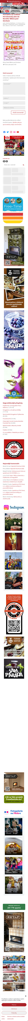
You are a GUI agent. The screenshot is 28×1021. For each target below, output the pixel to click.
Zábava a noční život (11, 25)
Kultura (16, 24)
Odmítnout (14, 1009)
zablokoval (14, 907)
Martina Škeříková (10, 23)
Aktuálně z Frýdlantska (8, 24)
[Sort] (7, 161)
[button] (25, 996)
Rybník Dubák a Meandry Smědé (12, 425)
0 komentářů (20, 25)
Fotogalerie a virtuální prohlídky (12, 410)
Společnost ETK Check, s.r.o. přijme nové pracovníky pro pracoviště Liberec (14, 486)
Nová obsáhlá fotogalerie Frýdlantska (13, 414)
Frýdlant (5, 430)
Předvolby (14, 1013)
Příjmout (14, 1004)
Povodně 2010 (7, 419)
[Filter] (4, 161)
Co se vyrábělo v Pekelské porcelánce (13, 432)
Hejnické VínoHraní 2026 (18, 466)
